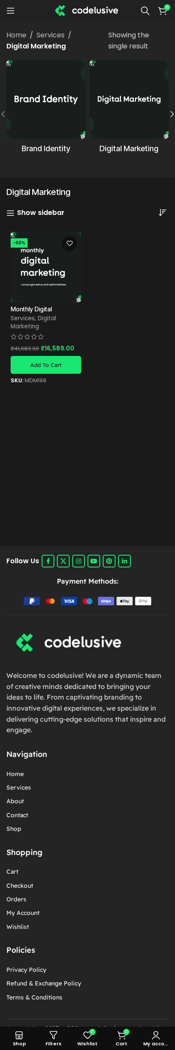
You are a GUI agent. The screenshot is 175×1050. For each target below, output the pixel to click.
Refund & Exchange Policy (43, 983)
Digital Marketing (33, 322)
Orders (16, 899)
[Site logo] (87, 10)
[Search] (145, 10)
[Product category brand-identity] (45, 109)
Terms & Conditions (34, 997)
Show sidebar (41, 213)
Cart (12, 871)
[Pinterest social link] (109, 561)
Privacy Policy (26, 970)
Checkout (19, 885)
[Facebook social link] (48, 561)
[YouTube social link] (94, 561)
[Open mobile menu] (10, 10)
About (15, 801)
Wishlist (17, 927)
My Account (23, 913)
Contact (17, 815)
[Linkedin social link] (124, 561)
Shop (13, 829)
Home (16, 35)
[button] (46, 365)
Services (51, 35)
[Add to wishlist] (69, 243)
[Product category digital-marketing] (129, 109)
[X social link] (63, 561)
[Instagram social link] (78, 561)
